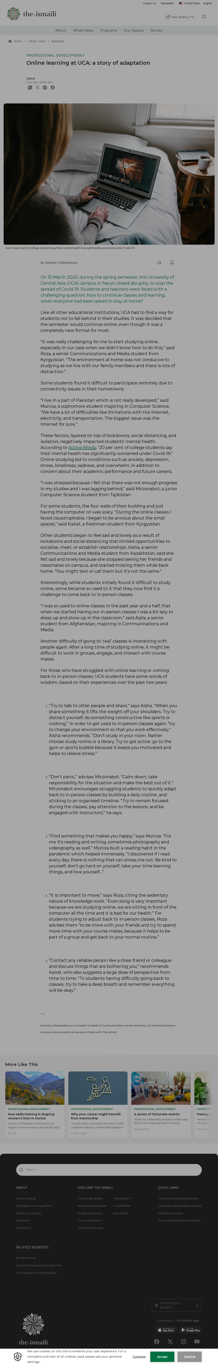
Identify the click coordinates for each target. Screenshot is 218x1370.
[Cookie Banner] (109, 1359)
